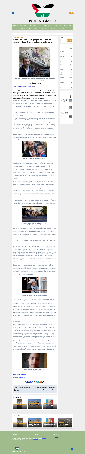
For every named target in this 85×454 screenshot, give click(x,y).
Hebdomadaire (35, 439)
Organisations (63, 72)
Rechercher (63, 37)
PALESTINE (15, 25)
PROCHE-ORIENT (24, 25)
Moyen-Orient (63, 66)
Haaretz (29, 86)
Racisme (62, 82)
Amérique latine (63, 51)
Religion (62, 85)
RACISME (35, 28)
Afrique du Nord (63, 46)
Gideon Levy (15, 37)
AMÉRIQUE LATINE (67, 25)
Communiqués (63, 53)
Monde (61, 64)
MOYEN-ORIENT (33, 25)
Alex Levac (21, 86)
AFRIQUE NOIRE (58, 25)
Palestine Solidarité (42, 21)
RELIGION (41, 28)
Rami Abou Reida (22, 404)
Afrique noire (63, 48)
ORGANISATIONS (48, 28)
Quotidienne (44, 438)
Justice (61, 59)
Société (61, 87)
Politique (62, 77)
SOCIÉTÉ (56, 28)
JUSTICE (23, 28)
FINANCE (62, 28)
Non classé (62, 69)
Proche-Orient (63, 79)
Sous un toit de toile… (18, 425)
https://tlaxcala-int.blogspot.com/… (20, 374)
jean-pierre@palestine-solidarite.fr (18, 441)
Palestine (20, 37)
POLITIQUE (29, 28)
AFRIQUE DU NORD (48, 25)
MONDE (40, 25)
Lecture (61, 61)
